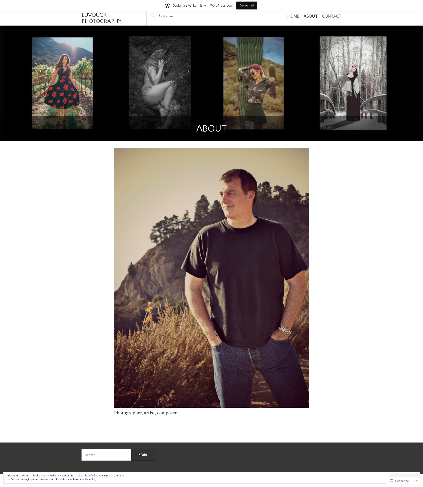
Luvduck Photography (101, 18)
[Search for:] (177, 15)
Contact (331, 16)
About (311, 16)
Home (293, 16)
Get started (247, 5)
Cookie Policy (88, 479)
